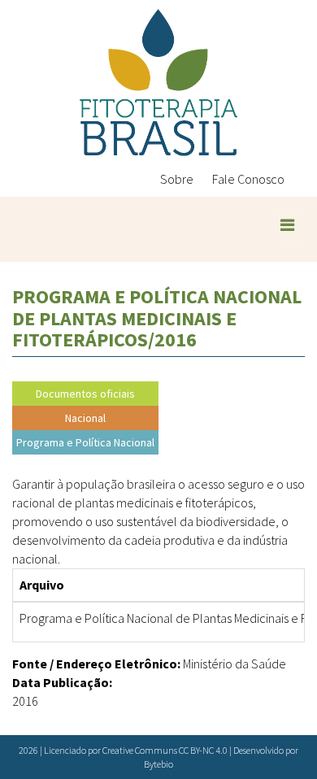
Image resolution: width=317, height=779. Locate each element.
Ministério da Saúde (234, 663)
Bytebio (158, 764)
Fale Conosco (248, 179)
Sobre (176, 179)
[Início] (158, 83)
